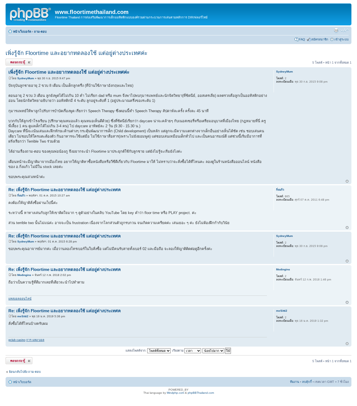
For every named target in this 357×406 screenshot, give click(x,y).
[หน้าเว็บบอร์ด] (31, 14)
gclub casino (16, 340)
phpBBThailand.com (201, 392)
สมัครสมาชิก (319, 39)
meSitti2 (22, 316)
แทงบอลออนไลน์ (20, 298)
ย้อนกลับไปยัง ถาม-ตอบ (25, 371)
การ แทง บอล (35, 340)
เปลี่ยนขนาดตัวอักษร (345, 30)
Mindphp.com (175, 392)
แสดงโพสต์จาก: (136, 350)
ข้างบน (347, 181)
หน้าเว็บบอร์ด (22, 31)
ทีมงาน (294, 381)
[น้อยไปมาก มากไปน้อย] (216, 350)
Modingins (24, 275)
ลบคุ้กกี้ (307, 381)
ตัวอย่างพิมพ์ (336, 30)
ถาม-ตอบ (40, 31)
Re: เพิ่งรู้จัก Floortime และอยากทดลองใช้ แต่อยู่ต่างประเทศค (64, 189)
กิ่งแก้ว (21, 195)
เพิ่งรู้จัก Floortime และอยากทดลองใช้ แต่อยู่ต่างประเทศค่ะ (77, 53)
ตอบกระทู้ (12, 61)
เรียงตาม (178, 350)
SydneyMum (25, 78)
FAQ (302, 39)
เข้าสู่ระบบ (341, 39)
